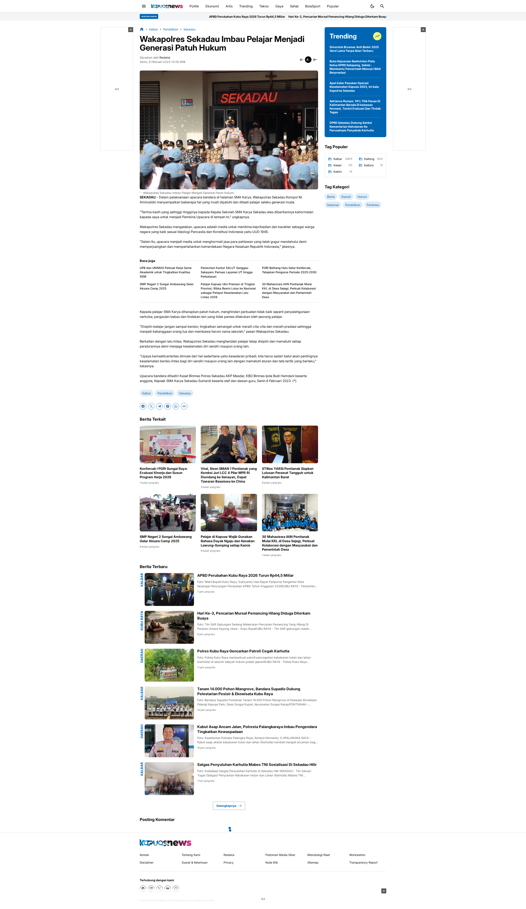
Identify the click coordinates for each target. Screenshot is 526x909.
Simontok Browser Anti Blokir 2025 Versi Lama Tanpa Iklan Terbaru (354, 48)
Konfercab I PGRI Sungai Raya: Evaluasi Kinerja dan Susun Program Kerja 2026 (164, 473)
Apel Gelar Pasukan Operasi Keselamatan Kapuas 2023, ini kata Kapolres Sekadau (354, 86)
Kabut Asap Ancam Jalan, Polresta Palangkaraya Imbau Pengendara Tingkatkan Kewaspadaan (257, 729)
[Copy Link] (184, 406)
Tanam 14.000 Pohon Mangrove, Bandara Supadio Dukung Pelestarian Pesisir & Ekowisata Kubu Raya (248, 691)
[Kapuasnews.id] (165, 842)
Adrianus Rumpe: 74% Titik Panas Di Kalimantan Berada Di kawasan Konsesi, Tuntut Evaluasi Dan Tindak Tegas (355, 106)
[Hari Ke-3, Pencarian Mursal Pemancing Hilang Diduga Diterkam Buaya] (169, 627)
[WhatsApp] (176, 406)
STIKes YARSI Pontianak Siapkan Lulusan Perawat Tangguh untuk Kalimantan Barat (288, 473)
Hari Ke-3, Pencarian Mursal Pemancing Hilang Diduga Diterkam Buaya (267, 16)
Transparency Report (363, 862)
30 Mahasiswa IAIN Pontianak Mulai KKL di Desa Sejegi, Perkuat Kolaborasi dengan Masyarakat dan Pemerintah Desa (289, 290)
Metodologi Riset (318, 855)
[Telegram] (159, 406)
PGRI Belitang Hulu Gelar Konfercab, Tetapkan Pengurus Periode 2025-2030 (289, 270)
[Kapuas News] (167, 6)
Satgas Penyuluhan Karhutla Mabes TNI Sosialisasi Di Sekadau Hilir (257, 764)
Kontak (144, 855)
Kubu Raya (141, 620)
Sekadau (185, 393)
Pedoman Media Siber (280, 855)
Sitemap (312, 862)
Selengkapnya (226, 805)
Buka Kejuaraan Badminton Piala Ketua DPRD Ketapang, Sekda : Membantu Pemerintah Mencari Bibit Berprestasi (355, 66)
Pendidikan (164, 393)
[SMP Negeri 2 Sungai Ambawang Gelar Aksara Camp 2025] (168, 512)
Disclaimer (146, 862)
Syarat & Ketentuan (195, 862)
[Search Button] (382, 6)
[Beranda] (142, 29)
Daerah (141, 656)
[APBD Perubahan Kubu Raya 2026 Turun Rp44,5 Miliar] (169, 589)
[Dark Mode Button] (372, 6)
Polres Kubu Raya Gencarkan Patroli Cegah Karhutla (356, 16)
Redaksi (229, 855)
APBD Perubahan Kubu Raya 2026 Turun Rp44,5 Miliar (177, 16)
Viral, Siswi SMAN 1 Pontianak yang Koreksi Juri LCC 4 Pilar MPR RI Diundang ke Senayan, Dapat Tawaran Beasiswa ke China (229, 475)
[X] (151, 406)
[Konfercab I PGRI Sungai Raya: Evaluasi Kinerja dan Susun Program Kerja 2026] (168, 444)
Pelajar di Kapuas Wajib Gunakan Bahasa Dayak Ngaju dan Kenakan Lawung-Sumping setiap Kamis (228, 541)
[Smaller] (301, 59)
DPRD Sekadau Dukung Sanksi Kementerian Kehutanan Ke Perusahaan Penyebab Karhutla (352, 126)
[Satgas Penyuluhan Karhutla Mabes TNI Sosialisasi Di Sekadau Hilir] (169, 778)
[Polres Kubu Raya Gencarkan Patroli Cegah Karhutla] (169, 665)
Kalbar (146, 393)
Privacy (229, 862)
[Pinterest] (167, 406)
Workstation (357, 855)
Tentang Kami (191, 855)
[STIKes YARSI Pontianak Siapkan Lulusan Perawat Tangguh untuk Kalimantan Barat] (290, 444)
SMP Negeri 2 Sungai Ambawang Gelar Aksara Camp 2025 (167, 286)
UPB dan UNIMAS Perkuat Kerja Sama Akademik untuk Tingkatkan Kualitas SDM (165, 272)
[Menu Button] (144, 6)
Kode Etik (271, 862)
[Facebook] (143, 406)
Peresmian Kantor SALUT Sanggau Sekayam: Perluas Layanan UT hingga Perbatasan (227, 272)
